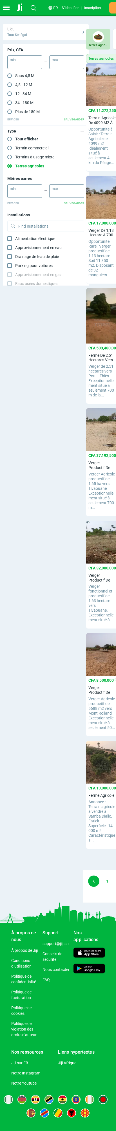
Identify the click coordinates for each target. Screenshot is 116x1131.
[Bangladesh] (103, 1099)
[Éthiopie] (76, 1099)
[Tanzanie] (48, 1099)
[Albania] (71, 1112)
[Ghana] (62, 1099)
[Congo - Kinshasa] (44, 1112)
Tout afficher (26, 139)
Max (55, 60)
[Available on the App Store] (89, 953)
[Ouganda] (35, 1099)
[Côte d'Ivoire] (89, 1099)
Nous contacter (56, 969)
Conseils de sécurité (52, 957)
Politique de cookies (21, 1011)
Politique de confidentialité (23, 979)
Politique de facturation (21, 995)
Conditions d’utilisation (21, 963)
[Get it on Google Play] (89, 969)
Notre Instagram (25, 1073)
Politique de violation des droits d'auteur (24, 1029)
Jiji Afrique (67, 1063)
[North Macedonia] (85, 1112)
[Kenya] (21, 1099)
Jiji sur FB (19, 1063)
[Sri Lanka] (30, 1112)
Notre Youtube (24, 1083)
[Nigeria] (8, 1099)
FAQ (46, 979)
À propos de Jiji (24, 950)
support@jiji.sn (56, 943)
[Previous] (93, 881)
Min (13, 60)
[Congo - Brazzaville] (58, 1112)
